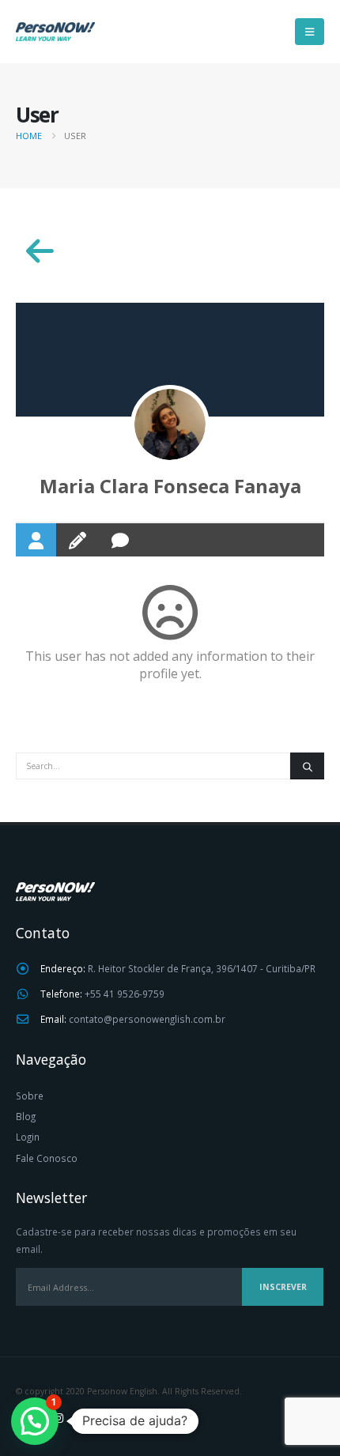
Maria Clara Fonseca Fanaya (170, 486)
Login (28, 1136)
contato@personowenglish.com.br (147, 1019)
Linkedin (88, 1417)
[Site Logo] (55, 31)
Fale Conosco (46, 1158)
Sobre (29, 1095)
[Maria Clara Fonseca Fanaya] (170, 424)
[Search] (307, 766)
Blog (26, 1116)
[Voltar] (39, 251)
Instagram (58, 1417)
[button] (309, 31)
